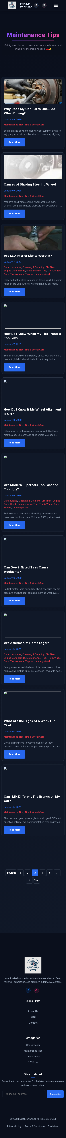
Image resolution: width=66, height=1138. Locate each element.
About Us (33, 1011)
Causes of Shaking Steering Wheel (30, 184)
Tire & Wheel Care (34, 124)
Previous (11, 872)
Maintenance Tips (13, 124)
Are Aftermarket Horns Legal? (26, 643)
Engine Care (10, 270)
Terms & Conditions (35, 1126)
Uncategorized (42, 274)
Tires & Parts (33, 1056)
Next (37, 880)
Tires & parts (17, 274)
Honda (21, 270)
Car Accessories (12, 267)
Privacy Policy (14, 1126)
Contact (33, 1022)
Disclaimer (53, 1126)
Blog (33, 1016)
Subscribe (55, 1094)
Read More (14, 142)
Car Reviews (10, 500)
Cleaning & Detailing (33, 267)
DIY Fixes (51, 267)
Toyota (29, 274)
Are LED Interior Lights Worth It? (28, 256)
